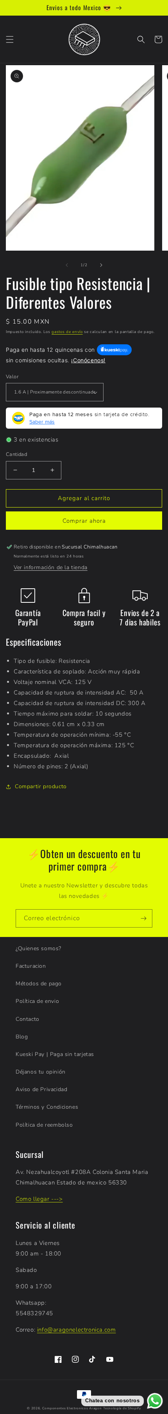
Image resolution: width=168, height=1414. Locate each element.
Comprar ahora (84, 521)
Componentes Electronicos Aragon (72, 1408)
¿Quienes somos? (38, 948)
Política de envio (37, 1001)
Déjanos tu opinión (41, 1072)
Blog (22, 1036)
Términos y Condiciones (47, 1107)
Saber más (42, 422)
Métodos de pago (39, 983)
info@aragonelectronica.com (76, 1330)
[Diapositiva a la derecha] (101, 265)
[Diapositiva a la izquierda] (66, 265)
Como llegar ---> (39, 1199)
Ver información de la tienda (51, 567)
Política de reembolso (44, 1125)
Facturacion (31, 966)
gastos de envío (67, 332)
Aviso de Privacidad (41, 1089)
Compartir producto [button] (41, 786)
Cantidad (16, 454)
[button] (9, 39)
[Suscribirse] (143, 918)
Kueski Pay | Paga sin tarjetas (55, 1054)
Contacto (27, 1019)
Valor (12, 376)
